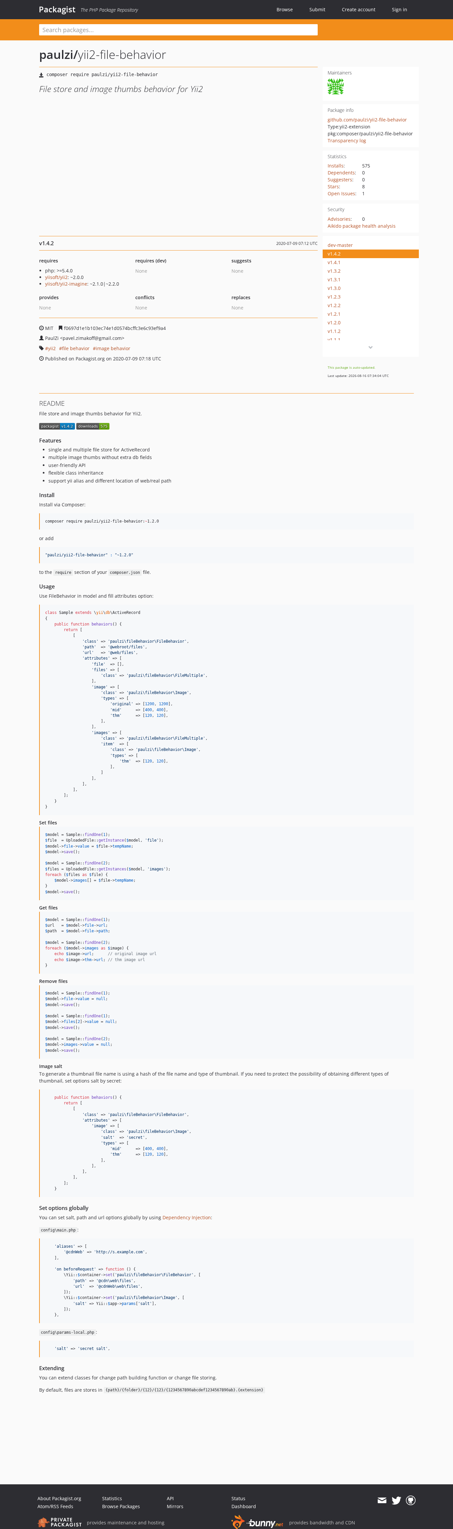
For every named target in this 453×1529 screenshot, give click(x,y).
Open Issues (341, 193)
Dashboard (243, 1506)
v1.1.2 (334, 331)
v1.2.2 (334, 305)
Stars (333, 186)
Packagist (57, 9)
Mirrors (175, 1506)
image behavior (113, 348)
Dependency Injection (186, 1217)
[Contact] (382, 1500)
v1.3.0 (334, 288)
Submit (317, 9)
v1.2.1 (334, 314)
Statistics (112, 1498)
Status (238, 1498)
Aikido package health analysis (362, 226)
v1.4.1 (334, 262)
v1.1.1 (334, 340)
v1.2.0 (334, 322)
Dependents (341, 172)
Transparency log (347, 140)
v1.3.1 (334, 279)
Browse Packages (121, 1506)
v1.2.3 (334, 297)
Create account (358, 9)
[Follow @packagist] (396, 1500)
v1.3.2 (334, 271)
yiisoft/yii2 (56, 277)
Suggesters (340, 179)
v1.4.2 (334, 254)
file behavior (76, 348)
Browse (285, 9)
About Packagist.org (59, 1498)
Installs (336, 165)
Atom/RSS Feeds (55, 1506)
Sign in (399, 9)
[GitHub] (411, 1500)
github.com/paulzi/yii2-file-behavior (367, 119)
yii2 (52, 348)
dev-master (340, 245)
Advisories (339, 219)
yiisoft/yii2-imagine (66, 284)
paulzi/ (58, 54)
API (170, 1498)
